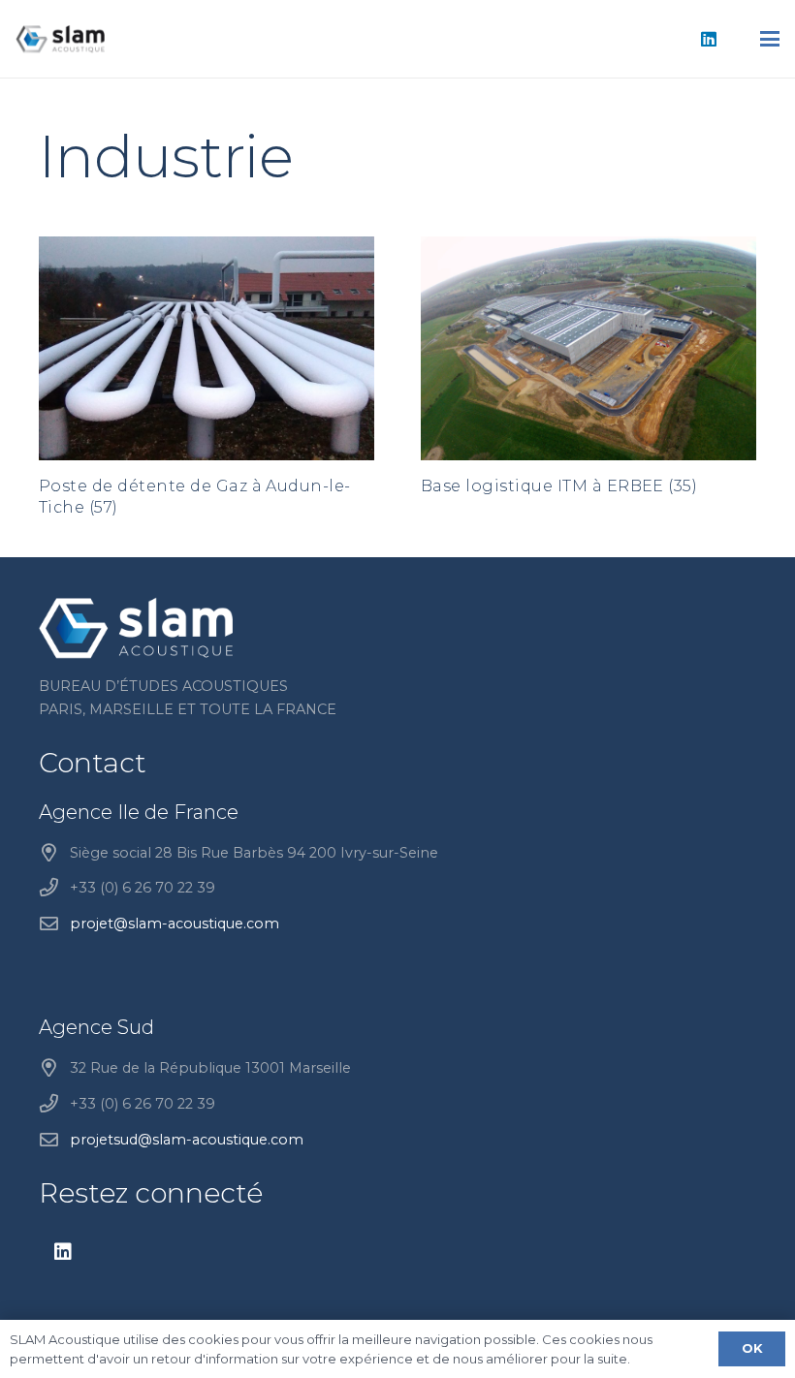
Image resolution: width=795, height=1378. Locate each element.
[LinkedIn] (708, 38)
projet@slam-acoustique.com (174, 923)
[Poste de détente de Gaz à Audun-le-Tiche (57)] (206, 348)
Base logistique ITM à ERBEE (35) (559, 486)
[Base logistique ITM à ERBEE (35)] (588, 348)
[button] (769, 38)
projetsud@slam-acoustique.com (186, 1139)
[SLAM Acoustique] (60, 38)
